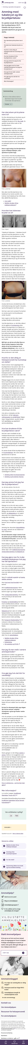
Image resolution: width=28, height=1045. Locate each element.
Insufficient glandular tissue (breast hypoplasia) (13, 801)
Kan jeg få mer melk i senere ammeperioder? (12, 72)
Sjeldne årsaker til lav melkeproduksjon (12, 845)
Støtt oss (6, 952)
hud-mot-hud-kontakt (12, 582)
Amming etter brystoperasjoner (15, 474)
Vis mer (7, 104)
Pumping (4, 602)
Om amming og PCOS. (11, 644)
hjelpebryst (20, 551)
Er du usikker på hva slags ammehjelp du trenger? (12, 910)
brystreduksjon (8, 452)
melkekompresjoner (18, 549)
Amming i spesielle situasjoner (12, 7)
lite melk (20, 121)
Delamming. (8, 642)
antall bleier (16, 417)
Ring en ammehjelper (11, 901)
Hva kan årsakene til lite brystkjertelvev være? (11, 57)
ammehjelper (14, 635)
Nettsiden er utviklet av (7, 1038)
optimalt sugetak (12, 577)
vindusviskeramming (8, 551)
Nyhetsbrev (4, 1035)
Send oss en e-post (10, 897)
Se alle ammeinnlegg (8, 997)
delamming (12, 513)
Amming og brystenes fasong (14, 477)
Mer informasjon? (9, 81)
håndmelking (14, 602)
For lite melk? (10, 859)
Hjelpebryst (5, 611)
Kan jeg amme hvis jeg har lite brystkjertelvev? (12, 61)
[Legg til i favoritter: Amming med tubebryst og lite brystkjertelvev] (24, 7)
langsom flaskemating (12, 620)
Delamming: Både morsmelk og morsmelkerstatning (14, 866)
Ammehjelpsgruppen (10, 905)
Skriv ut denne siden (18, 833)
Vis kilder (7, 827)
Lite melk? (8, 201)
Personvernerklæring (6, 1032)
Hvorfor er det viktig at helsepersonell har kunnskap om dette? (13, 51)
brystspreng (15, 325)
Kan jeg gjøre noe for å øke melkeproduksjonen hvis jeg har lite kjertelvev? (13, 67)
